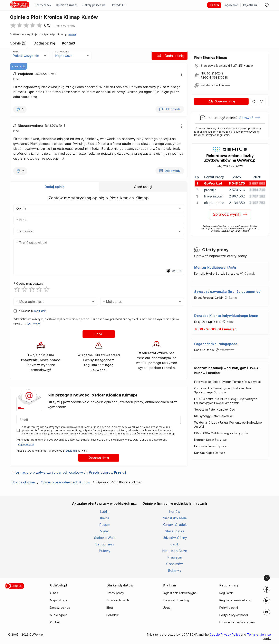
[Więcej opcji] (181, 74)
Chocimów (174, 564)
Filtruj (16, 51)
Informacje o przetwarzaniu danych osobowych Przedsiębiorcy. (68, 472)
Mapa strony (58, 600)
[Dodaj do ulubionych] (262, 101)
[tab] (54, 187)
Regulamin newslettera (234, 600)
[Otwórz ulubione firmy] (266, 5)
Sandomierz (104, 544)
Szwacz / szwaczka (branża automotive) (228, 292)
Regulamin (226, 593)
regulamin (40, 310)
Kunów (174, 512)
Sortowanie (62, 51)
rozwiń (72, 34)
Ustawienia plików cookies (237, 622)
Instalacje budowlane (215, 85)
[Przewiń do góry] (267, 578)
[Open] (179, 231)
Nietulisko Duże (174, 551)
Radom (104, 525)
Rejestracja (250, 5)
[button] (64, 25)
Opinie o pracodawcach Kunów (65, 482)
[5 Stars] (46, 289)
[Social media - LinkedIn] (266, 600)
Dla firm (214, 5)
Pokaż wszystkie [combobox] (26, 56)
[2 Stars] (24, 289)
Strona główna (23, 482)
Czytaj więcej (32, 323)
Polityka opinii (228, 607)
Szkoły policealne (94, 5)
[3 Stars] (32, 289)
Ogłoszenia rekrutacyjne (179, 593)
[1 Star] (17, 289)
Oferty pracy (43, 5)
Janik (174, 544)
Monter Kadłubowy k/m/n (215, 267)
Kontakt (55, 622)
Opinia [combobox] (21, 208)
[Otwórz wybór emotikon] (167, 271)
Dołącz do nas (60, 607)
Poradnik (118, 5)
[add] (267, 589)
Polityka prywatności (233, 615)
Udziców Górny (174, 538)
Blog (109, 607)
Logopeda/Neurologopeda (215, 344)
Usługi (167, 607)
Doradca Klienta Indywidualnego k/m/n (226, 316)
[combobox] (93, 231)
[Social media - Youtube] (266, 612)
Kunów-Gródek (175, 525)
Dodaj (99, 334)
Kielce (104, 518)
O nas (54, 593)
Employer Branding (176, 600)
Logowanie (231, 5)
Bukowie (174, 570)
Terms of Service (259, 634)
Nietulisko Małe (175, 518)
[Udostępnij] (253, 101)
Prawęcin (174, 557)
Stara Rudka (174, 531)
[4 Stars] (39, 289)
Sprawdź (246, 118)
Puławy (104, 551)
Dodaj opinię (174, 56)
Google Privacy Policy (225, 634)
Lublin (104, 512)
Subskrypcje (58, 615)
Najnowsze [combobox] (64, 56)
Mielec (105, 531)
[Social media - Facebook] (266, 589)
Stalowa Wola (105, 538)
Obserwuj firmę (99, 457)
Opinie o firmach (67, 5)
